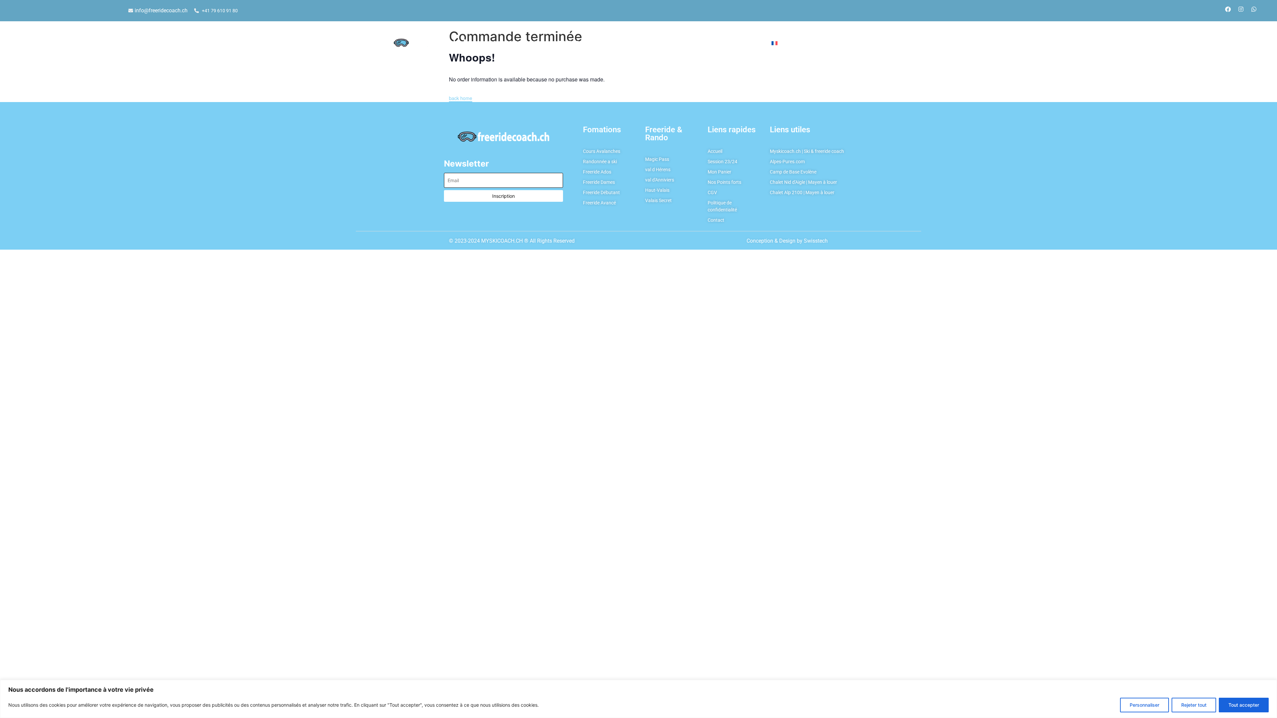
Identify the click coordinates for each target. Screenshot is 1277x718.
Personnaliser (1144, 705)
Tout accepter (1243, 705)
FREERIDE (571, 43)
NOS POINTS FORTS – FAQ (635, 43)
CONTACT (746, 43)
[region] (638, 699)
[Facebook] (1227, 9)
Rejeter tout (1193, 705)
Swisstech (816, 241)
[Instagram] (1240, 9)
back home (460, 98)
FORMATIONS (522, 43)
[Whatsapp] (1253, 9)
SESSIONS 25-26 (700, 43)
